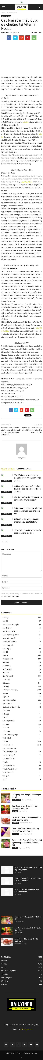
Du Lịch (5, 655)
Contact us (26, 1053)
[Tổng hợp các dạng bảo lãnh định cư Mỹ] (5, 798)
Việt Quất (6, 776)
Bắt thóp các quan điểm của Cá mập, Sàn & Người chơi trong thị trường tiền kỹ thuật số (10, 431)
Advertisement (10, 1053)
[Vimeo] (31, 1044)
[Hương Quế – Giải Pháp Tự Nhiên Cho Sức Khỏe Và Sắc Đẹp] (7, 892)
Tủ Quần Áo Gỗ (8, 759)
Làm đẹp (6, 686)
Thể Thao (6, 731)
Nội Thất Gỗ (7, 703)
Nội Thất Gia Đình (9, 700)
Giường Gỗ (6, 666)
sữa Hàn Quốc (26, 182)
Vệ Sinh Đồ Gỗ (8, 772)
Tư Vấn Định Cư (8, 765)
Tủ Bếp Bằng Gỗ (9, 755)
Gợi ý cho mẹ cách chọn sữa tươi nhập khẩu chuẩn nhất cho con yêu (28, 511)
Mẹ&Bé (5, 693)
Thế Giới (6, 728)
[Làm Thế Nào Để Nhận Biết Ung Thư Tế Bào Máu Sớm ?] (5, 832)
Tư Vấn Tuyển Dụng (10, 769)
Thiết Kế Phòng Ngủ (10, 734)
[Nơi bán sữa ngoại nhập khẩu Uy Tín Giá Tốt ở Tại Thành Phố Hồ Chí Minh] (7, 489)
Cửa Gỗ (5, 652)
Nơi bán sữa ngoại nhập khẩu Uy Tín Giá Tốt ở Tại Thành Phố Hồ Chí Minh (27, 489)
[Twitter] (24, 1044)
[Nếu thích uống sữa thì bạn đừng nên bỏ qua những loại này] (7, 500)
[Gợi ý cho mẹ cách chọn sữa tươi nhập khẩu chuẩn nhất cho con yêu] (7, 511)
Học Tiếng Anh (8, 676)
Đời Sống (6, 662)
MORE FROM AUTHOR (24, 469)
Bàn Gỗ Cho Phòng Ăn (11, 624)
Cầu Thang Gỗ (8, 645)
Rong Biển (6, 710)
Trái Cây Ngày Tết (9, 748)
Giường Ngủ (7, 669)
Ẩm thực (6, 617)
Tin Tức (5, 741)
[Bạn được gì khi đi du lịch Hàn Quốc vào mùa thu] (5, 809)
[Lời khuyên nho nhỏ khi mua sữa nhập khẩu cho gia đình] (7, 533)
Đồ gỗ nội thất (8, 659)
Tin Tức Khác (7, 745)
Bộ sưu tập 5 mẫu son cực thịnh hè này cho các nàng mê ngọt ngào (32, 430)
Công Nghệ (7, 648)
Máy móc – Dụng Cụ (10, 690)
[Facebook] (12, 1044)
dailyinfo (6, 32)
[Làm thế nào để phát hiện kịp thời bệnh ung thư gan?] (5, 820)
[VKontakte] (37, 1044)
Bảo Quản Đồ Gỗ (9, 638)
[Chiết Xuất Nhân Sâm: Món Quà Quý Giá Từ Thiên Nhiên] (7, 881)
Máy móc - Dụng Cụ (8, 971)
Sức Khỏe (6, 724)
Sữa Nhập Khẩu (12, 13)
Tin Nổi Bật (7, 738)
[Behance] (6, 1044)
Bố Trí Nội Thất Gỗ (9, 642)
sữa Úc (25, 122)
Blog (19, 1053)
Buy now (34, 1053)
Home (3, 13)
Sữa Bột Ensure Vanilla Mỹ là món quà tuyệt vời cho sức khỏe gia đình (27, 478)
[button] (40, 7)
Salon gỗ (6, 714)
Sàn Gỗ (5, 717)
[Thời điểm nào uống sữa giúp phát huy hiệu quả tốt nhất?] (7, 522)
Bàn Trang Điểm (9, 631)
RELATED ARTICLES (7, 469)
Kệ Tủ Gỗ (6, 679)
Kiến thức (6, 683)
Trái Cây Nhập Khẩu (10, 752)
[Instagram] (18, 1044)
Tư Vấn (5, 762)
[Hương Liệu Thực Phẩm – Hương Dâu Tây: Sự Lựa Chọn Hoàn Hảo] (7, 870)
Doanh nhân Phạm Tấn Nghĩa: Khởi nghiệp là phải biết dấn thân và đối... (27, 842)
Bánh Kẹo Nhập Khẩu (11, 635)
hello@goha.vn (26, 1029)
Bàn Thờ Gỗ (7, 628)
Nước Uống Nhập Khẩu (11, 707)
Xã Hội (5, 779)
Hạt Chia (6, 673)
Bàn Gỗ (5, 621)
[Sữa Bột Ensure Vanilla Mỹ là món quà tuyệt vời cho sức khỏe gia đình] (7, 478)
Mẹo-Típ (6, 697)
